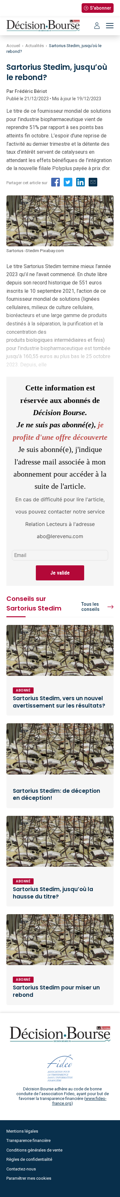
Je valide (60, 573)
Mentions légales (22, 1131)
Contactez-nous (21, 1169)
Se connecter (97, 25)
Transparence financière (28, 1140)
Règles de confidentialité (29, 1159)
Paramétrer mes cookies (28, 1178)
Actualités (34, 45)
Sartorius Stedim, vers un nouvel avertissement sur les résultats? (59, 701)
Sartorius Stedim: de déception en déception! (56, 794)
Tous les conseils (90, 607)
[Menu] (110, 25)
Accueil (13, 45)
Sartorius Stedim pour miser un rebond (56, 991)
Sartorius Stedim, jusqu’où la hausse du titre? (53, 892)
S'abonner (100, 8)
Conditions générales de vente (34, 1150)
